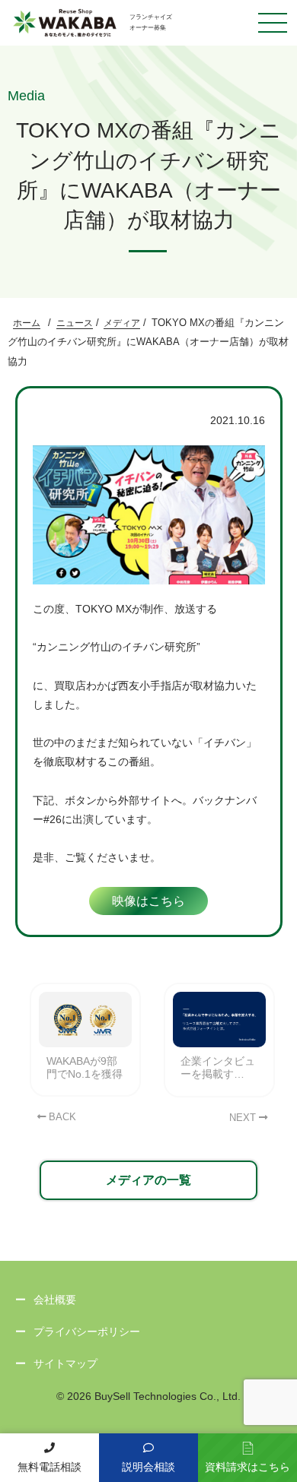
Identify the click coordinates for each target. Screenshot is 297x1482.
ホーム (26, 323)
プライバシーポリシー (87, 1331)
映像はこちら (148, 901)
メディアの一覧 (148, 1179)
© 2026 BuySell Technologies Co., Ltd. (148, 1396)
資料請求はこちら (247, 1467)
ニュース (74, 323)
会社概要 (55, 1300)
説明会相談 (148, 1467)
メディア (122, 323)
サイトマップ (65, 1363)
